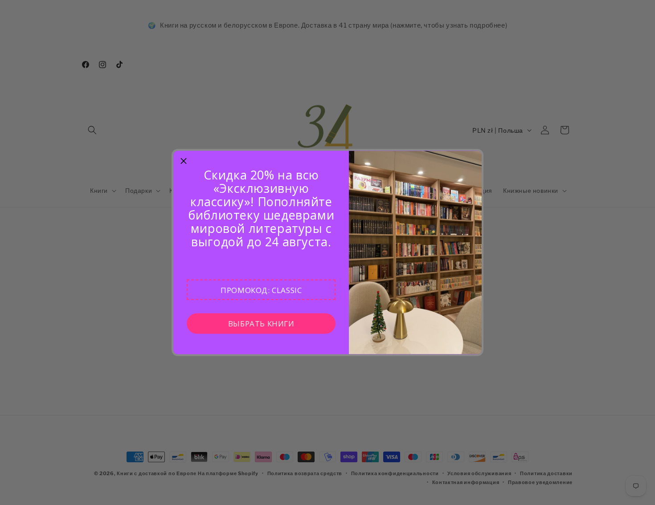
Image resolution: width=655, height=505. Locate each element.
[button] (261, 290)
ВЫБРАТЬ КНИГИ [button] (261, 323)
